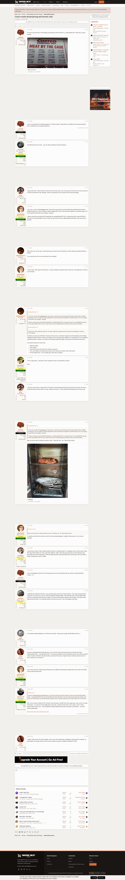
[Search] (108, 2)
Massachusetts (22, 44)
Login (90, 858)
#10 (87, 384)
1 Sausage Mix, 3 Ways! (25, 797)
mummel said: (31, 529)
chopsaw (83, 798)
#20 (87, 736)
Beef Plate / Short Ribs (25, 816)
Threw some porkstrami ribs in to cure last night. (31, 811)
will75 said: (30, 692)
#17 (87, 649)
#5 (87, 206)
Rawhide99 (22, 827)
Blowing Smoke (30, 5)
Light (98, 873)
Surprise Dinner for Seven (26, 802)
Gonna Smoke (22, 808)
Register (91, 861)
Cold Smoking (56, 5)
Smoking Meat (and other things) (76, 864)
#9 (87, 357)
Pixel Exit (81, 873)
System (92, 873)
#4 (87, 187)
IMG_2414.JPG (32, 69)
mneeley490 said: (32, 312)
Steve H (83, 803)
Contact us (49, 864)
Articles (51, 2)
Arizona (24, 202)
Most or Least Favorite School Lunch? (29, 821)
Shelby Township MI (21, 566)
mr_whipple (22, 818)
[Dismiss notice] (108, 9)
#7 (87, 266)
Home (48, 858)
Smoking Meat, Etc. (75, 5)
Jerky (62, 5)
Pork (36, 803)
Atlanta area (23, 645)
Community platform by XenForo (61, 873)
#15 (87, 590)
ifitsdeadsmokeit (23, 803)
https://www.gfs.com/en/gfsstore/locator (38, 711)
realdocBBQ (22, 813)
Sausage (38, 5)
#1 (87, 29)
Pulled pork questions (25, 826)
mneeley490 (22, 823)
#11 (87, 422)
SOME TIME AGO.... (24, 792)
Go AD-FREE (93, 864)
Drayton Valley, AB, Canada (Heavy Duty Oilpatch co (21, 379)
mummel (18, 19)
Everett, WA (23, 225)
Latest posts (94, 21)
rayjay (20, 794)
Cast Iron (83, 5)
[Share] (85, 30)
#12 (87, 525)
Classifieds (71, 867)
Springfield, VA (22, 263)
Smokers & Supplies (46, 5)
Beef (34, 808)
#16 (87, 630)
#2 (87, 121)
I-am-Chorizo (22, 799)
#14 (87, 570)
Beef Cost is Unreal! (98, 42)
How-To (89, 5)
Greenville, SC (22, 607)
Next (20, 26)
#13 (87, 548)
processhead (82, 822)
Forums (44, 2)
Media (57, 2)
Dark (104, 873)
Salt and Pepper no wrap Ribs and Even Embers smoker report (101, 51)
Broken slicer (96, 59)
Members (65, 2)
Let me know (89, 9)
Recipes (67, 5)
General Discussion (34, 794)
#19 (87, 689)
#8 (87, 308)
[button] (40, 2)
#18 (87, 666)
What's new (36, 2)
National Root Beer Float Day (101, 35)
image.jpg (30, 499)
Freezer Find (22, 807)
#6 (87, 247)
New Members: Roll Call (20, 5)
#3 (87, 141)
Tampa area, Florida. (21, 709)
